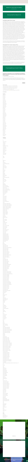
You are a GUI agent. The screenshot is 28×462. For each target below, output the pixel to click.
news (22, 26)
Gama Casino (4, 241)
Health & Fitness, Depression (6, 251)
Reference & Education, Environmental (16, 53)
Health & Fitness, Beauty (5, 248)
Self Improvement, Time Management (7, 359)
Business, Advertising (5, 185)
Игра (14, 38)
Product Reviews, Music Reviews (15, 29)
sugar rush (4, 376)
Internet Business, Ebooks (21, 46)
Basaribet (4, 174)
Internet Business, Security (15, 24)
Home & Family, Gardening (6, 261)
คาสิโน (16, 39)
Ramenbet (4, 334)
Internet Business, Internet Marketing (7, 284)
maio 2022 (4, 132)
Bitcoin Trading (4, 180)
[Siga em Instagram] (14, 436)
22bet (3, 156)
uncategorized (7, 37)
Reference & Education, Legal (6, 348)
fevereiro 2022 (4, 134)
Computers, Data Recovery (6, 208)
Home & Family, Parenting (6, 267)
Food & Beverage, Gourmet (6, 239)
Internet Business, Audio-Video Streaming (12, 22)
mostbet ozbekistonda (9, 26)
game (3, 242)
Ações (3, 161)
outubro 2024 (4, 105)
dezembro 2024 (4, 103)
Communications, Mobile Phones (6, 203)
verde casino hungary (21, 37)
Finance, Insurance (5, 226)
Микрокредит (22, 38)
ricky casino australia (5, 351)
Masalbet (4, 26)
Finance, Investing (5, 227)
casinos (4, 202)
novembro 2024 (4, 104)
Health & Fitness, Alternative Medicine (7, 247)
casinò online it (4, 199)
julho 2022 (4, 130)
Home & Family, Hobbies (5, 262)
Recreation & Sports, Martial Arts (6, 31)
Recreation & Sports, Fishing (14, 30)
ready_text (21, 29)
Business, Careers (5, 187)
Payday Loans (4, 311)
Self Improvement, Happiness (6, 356)
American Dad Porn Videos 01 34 (14, 14)
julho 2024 (4, 108)
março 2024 (4, 112)
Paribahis (4, 310)
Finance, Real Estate (5, 230)
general (4, 243)
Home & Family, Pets (5, 269)
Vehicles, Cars (17, 37)
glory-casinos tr (4, 244)
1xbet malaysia (4, 153)
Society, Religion (4, 57)
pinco (20, 50)
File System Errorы (5, 222)
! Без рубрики (4, 138)
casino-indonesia (5, 200)
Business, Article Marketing (6, 186)
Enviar (21, 454)
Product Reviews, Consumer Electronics (20, 28)
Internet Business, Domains (15, 46)
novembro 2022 (4, 126)
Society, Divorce (14, 35)
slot (8, 35)
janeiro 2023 (4, 124)
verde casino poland (5, 394)
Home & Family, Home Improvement (7, 264)
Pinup (22, 50)
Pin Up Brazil (4, 315)
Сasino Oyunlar (14, 39)
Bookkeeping (4, 184)
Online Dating (4, 307)
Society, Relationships (5, 372)
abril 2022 (4, 133)
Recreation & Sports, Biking (7, 30)
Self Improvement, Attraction (6, 352)
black (3, 182)
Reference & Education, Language (6, 347)
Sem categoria (12, 34)
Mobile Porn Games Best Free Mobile (14, 7)
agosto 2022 (4, 129)
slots (12, 35)
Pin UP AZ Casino (7, 50)
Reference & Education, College (14, 31)
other (3, 309)
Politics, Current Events (5, 325)
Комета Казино (18, 38)
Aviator (3, 164)
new (21, 26)
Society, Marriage (22, 35)
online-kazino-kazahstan (5, 308)
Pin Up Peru (18, 50)
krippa (24, 25)
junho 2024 (4, 109)
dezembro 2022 (4, 125)
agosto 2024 (4, 107)
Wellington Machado (6, 21)
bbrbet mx (4, 176)
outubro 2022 (4, 127)
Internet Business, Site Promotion (12, 25)
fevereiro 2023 (4, 123)
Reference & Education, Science (6, 349)
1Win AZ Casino (4, 141)
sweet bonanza (4, 377)
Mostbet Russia (14, 26)
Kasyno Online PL (18, 25)
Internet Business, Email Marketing (7, 47)
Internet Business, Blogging (20, 22)
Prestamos (7, 28)
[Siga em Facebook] (13, 436)
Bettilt (3, 178)
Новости (4, 39)
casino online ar (4, 198)
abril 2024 (4, 111)
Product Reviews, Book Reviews (12, 28)
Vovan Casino (4, 396)
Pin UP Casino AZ (15, 50)
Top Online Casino (18, 57)
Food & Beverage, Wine (5, 240)
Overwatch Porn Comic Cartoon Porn (10, 44)
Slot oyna (10, 35)
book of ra (4, 183)
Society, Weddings (5, 375)
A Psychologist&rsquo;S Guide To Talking (14, 68)
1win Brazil (4, 143)
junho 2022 (4, 131)
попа (9, 39)
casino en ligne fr (5, 196)
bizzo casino (4, 181)
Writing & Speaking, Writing (10, 38)
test (15, 57)
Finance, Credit (4, 223)
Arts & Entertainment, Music (6, 163)
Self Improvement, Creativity (6, 354)
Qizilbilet (4, 333)
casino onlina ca (4, 197)
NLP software (4, 305)
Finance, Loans (4, 228)
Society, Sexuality (9, 57)
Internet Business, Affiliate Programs (16, 21)
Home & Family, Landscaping (6, 266)
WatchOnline (4, 397)
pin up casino (11, 50)
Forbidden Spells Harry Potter (9, 20)
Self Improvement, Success (12, 33)
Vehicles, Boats (10, 37)
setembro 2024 (4, 106)
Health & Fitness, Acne (5, 245)
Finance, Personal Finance (6, 229)
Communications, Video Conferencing (7, 204)
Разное (11, 39)
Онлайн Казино (7, 39)
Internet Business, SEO (5, 25)
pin (4, 50)
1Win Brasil (4, 142)
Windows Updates (5, 38)
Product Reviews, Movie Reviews (6, 331)
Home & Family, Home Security (6, 265)
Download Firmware (5, 217)
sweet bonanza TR (13, 57)
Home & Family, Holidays (5, 263)
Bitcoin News (4, 179)
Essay (3, 218)
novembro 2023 (4, 114)
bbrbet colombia (5, 175)
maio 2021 (4, 135)
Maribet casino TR (5, 294)
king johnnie (21, 25)
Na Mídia (20, 26)
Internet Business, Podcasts (8, 24)
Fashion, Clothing (5, 219)
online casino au (5, 306)
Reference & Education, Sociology (6, 350)
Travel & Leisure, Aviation (6, 381)
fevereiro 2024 (4, 113)
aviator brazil (4, 165)
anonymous (4, 162)
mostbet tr (17, 26)
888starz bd (4, 160)
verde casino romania (5, 395)
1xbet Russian (4, 154)
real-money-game (5, 52)
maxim (6, 26)
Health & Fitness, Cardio (5, 250)
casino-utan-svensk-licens (6, 201)
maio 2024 (4, 110)
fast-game (4, 221)
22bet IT (4, 157)
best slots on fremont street (6, 177)
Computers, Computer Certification (7, 206)
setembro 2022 (4, 128)
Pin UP (3, 313)
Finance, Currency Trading (6, 225)
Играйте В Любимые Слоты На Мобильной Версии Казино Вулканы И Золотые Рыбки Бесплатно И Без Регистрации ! (14, 74)
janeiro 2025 (4, 102)
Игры (15, 38)
